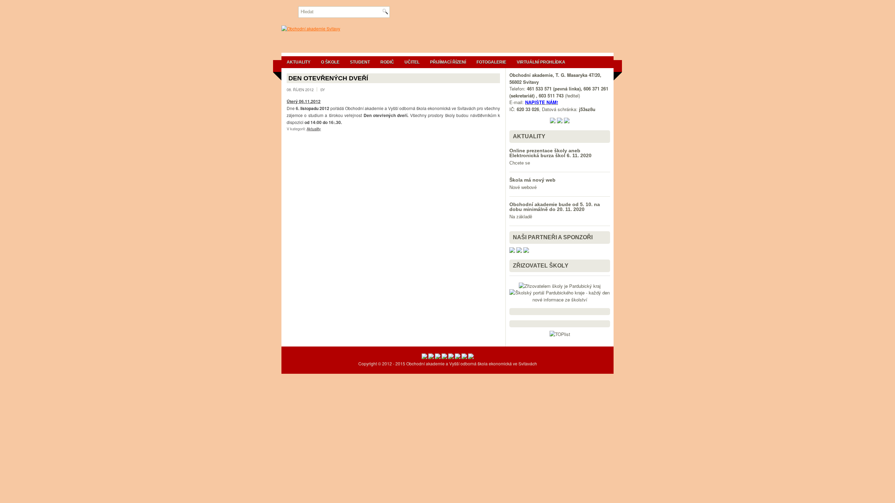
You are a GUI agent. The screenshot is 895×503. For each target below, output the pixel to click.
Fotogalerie (491, 62)
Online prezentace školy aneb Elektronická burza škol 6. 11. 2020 (550, 153)
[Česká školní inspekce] (431, 357)
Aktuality (298, 62)
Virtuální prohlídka (541, 62)
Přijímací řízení (448, 62)
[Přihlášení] (471, 357)
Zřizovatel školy (540, 266)
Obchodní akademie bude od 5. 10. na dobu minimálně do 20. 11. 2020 (554, 207)
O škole (330, 62)
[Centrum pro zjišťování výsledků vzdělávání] (444, 357)
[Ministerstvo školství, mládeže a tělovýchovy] (424, 357)
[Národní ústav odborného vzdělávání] (438, 357)
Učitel (412, 62)
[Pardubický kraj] (451, 357)
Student (360, 62)
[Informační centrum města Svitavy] (464, 357)
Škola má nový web (532, 180)
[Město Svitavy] (457, 357)
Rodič (387, 62)
